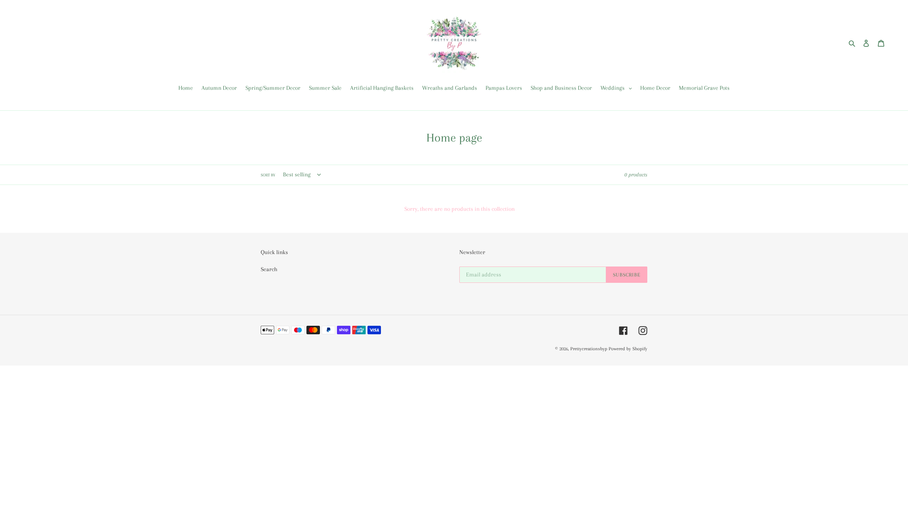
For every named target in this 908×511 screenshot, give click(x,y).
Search (269, 269)
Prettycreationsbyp (588, 348)
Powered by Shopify (628, 348)
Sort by (268, 175)
